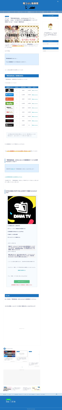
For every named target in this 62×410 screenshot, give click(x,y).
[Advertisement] (22, 319)
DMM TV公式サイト (22, 281)
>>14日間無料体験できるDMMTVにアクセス (13, 176)
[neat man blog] (31, 9)
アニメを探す (7, 16)
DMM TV (13, 168)
